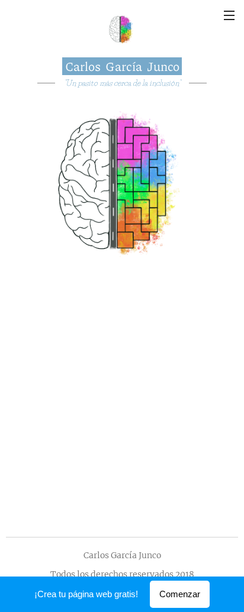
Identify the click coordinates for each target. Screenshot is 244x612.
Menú (229, 15)
